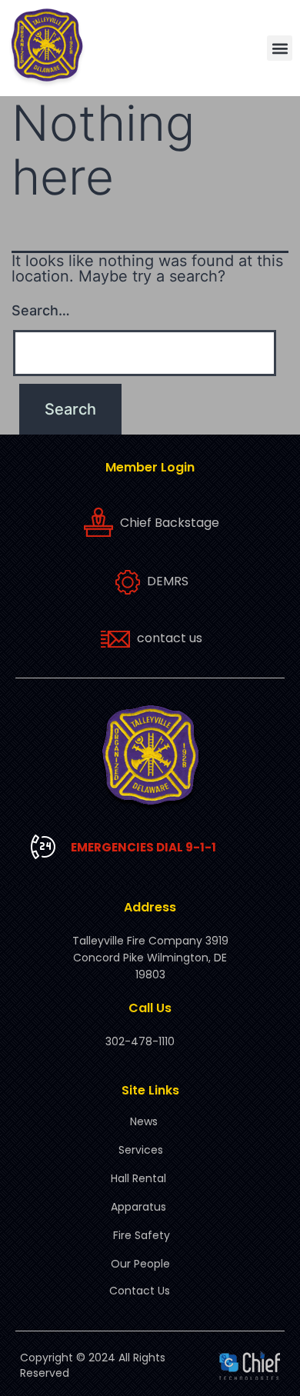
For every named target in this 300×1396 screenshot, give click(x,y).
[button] (279, 48)
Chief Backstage (169, 522)
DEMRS (167, 581)
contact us (169, 638)
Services (140, 1150)
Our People (140, 1263)
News (144, 1121)
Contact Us (139, 1290)
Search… (41, 310)
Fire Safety (141, 1235)
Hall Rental (138, 1178)
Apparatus (138, 1206)
